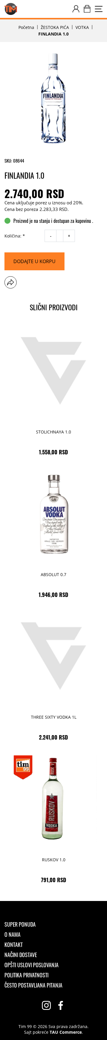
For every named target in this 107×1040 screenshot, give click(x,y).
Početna (26, 27)
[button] (10, 282)
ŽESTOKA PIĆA (55, 27)
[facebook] (60, 1005)
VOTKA (82, 27)
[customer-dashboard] (76, 9)
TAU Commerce (66, 1032)
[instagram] (46, 1005)
